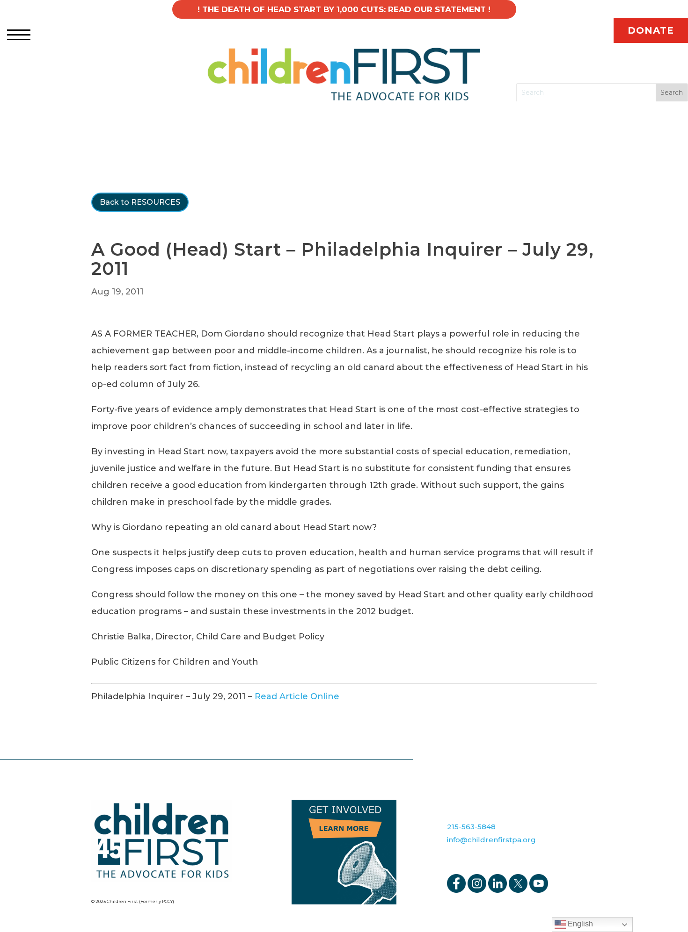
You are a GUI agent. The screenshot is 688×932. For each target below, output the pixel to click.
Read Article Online (297, 696)
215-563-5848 (471, 826)
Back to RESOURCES (140, 202)
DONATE (651, 30)
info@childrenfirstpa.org (491, 839)
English (579, 924)
